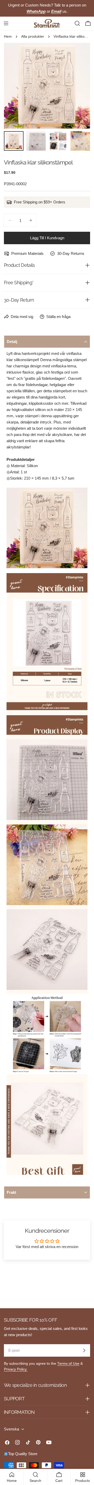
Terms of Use (68, 1363)
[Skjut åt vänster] (16, 85)
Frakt (11, 1192)
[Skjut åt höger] (77, 85)
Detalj (12, 341)
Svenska (11, 1429)
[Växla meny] (6, 23)
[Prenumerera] (84, 1350)
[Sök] (77, 23)
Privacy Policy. (15, 1369)
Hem (8, 36)
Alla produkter (32, 36)
